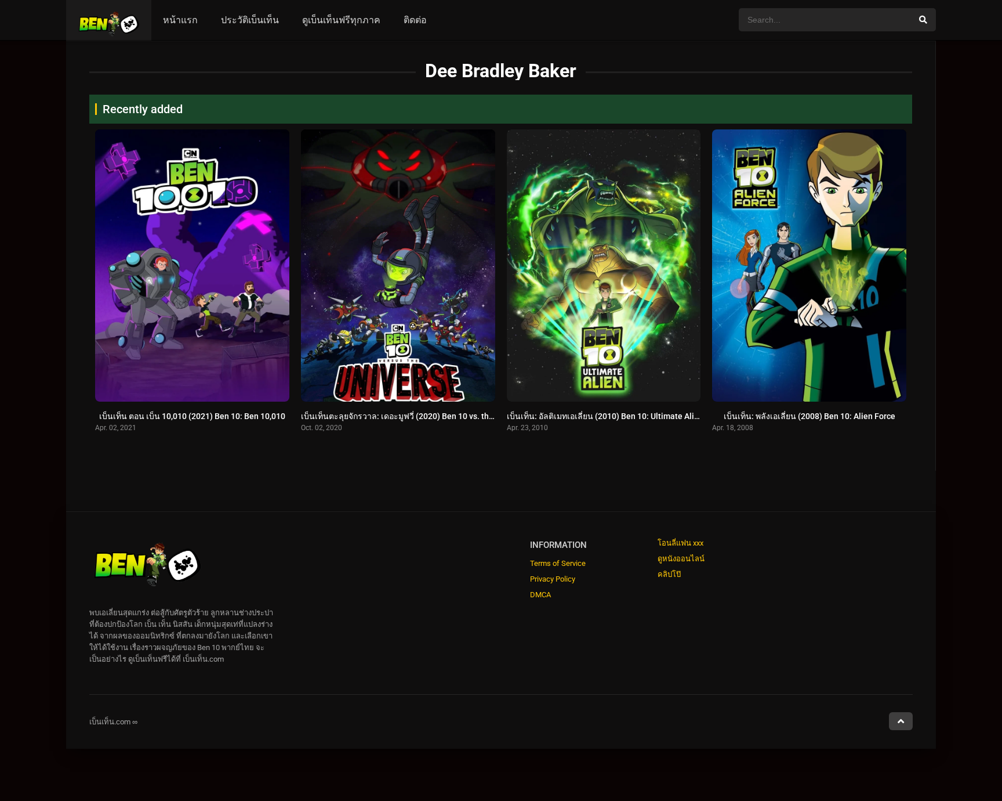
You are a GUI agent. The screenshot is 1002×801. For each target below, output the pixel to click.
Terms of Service (558, 563)
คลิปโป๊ (669, 574)
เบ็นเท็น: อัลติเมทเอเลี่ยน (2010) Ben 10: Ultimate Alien (605, 416)
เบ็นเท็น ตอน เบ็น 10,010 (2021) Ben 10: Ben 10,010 (192, 416)
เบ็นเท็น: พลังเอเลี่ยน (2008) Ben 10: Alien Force (809, 416)
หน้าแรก (180, 20)
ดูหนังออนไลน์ (681, 558)
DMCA (540, 594)
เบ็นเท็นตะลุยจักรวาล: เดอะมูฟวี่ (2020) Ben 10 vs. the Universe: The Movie (436, 416)
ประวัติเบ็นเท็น (250, 20)
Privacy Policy (552, 579)
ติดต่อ (415, 20)
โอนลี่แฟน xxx (680, 543)
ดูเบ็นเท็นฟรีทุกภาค (341, 20)
